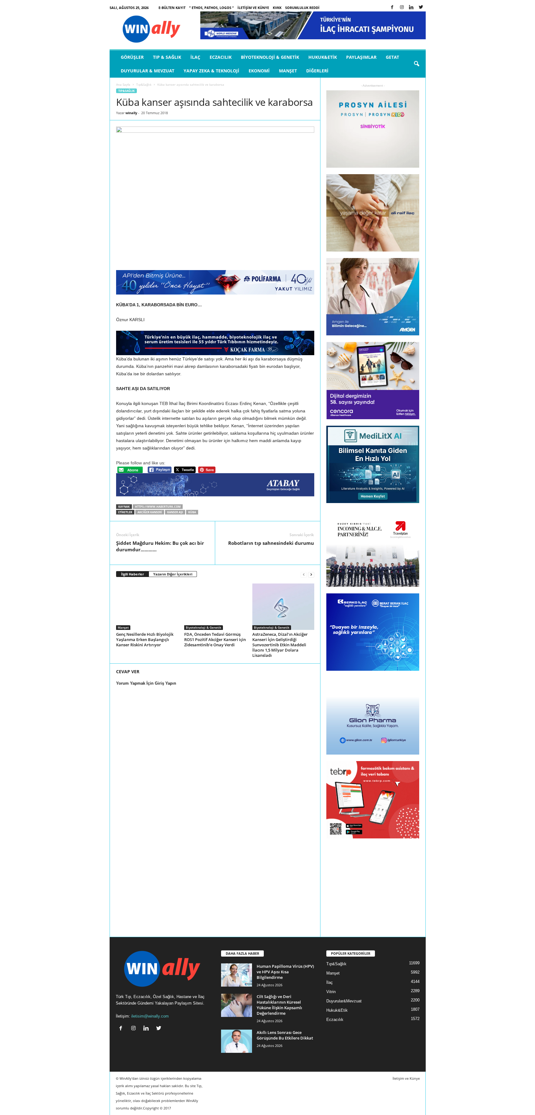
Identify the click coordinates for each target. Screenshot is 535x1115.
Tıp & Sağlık (167, 57)
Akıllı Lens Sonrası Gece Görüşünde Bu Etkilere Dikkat (285, 1035)
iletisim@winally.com (150, 1016)
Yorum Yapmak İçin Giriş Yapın (146, 683)
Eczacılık (221, 57)
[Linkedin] (411, 7)
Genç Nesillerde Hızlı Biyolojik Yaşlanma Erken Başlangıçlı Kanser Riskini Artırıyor (144, 639)
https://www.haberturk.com (158, 507)
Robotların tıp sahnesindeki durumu (271, 543)
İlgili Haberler (132, 574)
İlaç (195, 57)
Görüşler (132, 57)
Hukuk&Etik (322, 57)
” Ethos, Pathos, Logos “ (211, 7)
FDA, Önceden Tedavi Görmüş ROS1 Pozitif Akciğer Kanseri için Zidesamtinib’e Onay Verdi (215, 639)
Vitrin (331, 991)
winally (131, 112)
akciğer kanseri (149, 512)
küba (192, 512)
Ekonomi (259, 71)
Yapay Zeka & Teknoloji (211, 71)
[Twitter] (421, 7)
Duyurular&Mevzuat (344, 1001)
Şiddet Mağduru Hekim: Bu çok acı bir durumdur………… (160, 546)
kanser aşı (175, 512)
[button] (416, 64)
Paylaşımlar (361, 57)
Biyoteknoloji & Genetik (270, 57)
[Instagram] (402, 7)
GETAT (392, 57)
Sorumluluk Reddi (302, 7)
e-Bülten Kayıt (172, 7)
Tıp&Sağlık (143, 84)
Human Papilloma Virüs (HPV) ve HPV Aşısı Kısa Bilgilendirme (285, 971)
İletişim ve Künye (253, 7)
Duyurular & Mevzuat (147, 71)
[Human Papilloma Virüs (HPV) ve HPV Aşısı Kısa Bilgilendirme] (236, 975)
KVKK (277, 7)
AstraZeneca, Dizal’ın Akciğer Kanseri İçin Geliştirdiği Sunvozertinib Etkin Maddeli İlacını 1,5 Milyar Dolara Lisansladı (280, 644)
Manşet (288, 71)
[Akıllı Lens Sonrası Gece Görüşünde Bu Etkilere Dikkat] (236, 1041)
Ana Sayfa (123, 84)
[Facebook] (392, 7)
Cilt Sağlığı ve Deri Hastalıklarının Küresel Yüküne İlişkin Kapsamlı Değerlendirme (279, 1005)
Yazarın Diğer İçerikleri (172, 574)
